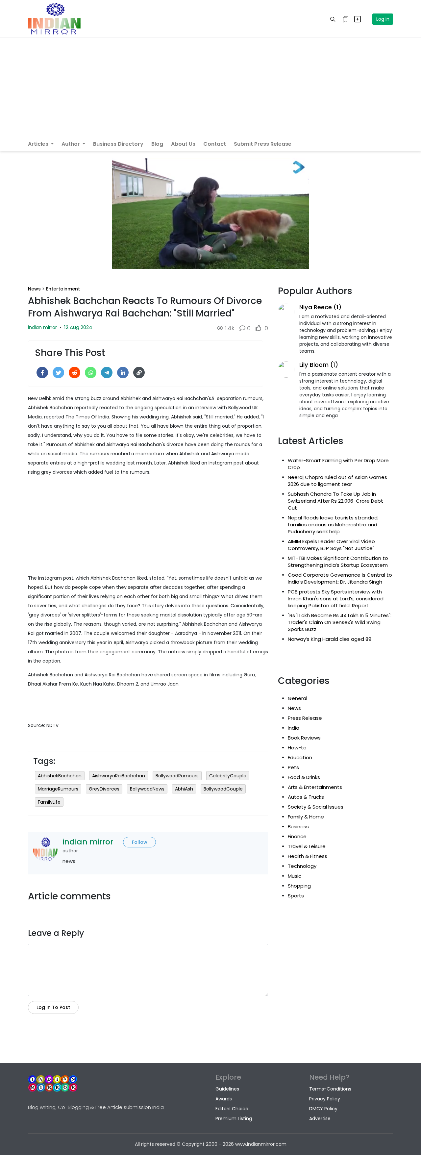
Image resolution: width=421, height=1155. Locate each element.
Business (298, 826)
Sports (296, 895)
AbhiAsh (184, 789)
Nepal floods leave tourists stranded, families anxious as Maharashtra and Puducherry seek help (333, 524)
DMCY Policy (323, 1108)
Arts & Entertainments (315, 787)
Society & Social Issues (315, 806)
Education (300, 757)
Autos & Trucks (306, 796)
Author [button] (71, 144)
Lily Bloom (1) (318, 365)
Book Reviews (304, 737)
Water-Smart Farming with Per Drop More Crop (338, 464)
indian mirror (42, 327)
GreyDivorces (104, 789)
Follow (139, 842)
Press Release (305, 718)
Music (294, 875)
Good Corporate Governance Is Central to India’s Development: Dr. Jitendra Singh (340, 578)
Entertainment (63, 289)
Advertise (320, 1118)
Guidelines (227, 1089)
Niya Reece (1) (320, 307)
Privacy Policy (324, 1098)
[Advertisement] (210, 87)
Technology (302, 866)
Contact (214, 144)
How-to (297, 747)
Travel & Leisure (307, 846)
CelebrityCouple (227, 775)
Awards (223, 1098)
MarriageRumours (58, 789)
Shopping (299, 885)
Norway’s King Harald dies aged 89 (329, 639)
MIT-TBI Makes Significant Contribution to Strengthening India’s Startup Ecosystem (338, 561)
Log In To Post (53, 1007)
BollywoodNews (147, 789)
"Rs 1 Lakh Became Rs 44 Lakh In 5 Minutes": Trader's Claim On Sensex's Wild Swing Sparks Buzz (339, 622)
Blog (157, 144)
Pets (293, 767)
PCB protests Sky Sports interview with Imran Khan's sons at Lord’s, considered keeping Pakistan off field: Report (336, 598)
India (293, 727)
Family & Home (306, 816)
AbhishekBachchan (60, 775)
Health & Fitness (307, 856)
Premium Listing (233, 1118)
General (297, 698)
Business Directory (118, 144)
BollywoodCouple (223, 789)
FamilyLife (49, 802)
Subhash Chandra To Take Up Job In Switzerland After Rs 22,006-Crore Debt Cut (335, 500)
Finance (297, 836)
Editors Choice (231, 1108)
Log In (382, 19)
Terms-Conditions (330, 1089)
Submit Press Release (262, 144)
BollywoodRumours (177, 775)
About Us (183, 144)
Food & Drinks (304, 777)
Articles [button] (39, 144)
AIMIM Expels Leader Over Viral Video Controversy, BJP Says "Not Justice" (331, 545)
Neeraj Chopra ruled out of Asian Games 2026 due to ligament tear (337, 481)
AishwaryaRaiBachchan (118, 775)
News (34, 289)
